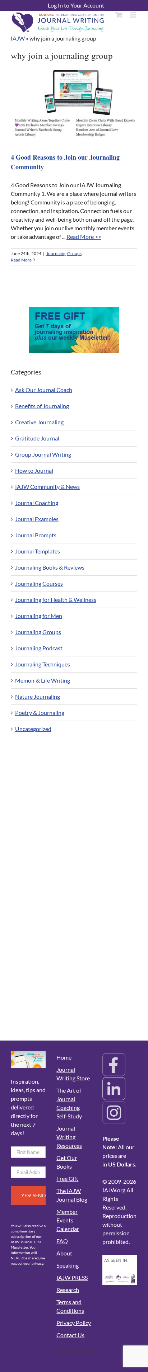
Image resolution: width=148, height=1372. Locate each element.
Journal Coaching (36, 502)
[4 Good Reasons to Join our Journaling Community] (75, 106)
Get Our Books (66, 1162)
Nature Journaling (37, 696)
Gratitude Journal (37, 438)
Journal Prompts (35, 535)
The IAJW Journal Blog (71, 1195)
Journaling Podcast (39, 648)
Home (63, 1057)
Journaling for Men (38, 615)
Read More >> (83, 236)
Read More (21, 260)
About (64, 1253)
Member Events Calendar (67, 1220)
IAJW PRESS (72, 1277)
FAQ (62, 1240)
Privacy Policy (73, 1322)
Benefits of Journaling (42, 405)
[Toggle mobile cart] (118, 15)
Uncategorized (33, 728)
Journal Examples (37, 518)
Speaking (67, 1265)
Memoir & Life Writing (42, 680)
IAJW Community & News (47, 486)
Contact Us (70, 1334)
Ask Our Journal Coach (43, 389)
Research (67, 1289)
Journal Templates (37, 551)
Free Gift (67, 1178)
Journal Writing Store (73, 1073)
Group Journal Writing (43, 454)
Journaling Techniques (42, 664)
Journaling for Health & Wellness (55, 599)
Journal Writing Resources (69, 1137)
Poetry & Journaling (39, 712)
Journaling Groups (64, 253)
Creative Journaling (39, 422)
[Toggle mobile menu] (133, 15)
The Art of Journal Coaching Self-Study (69, 1103)
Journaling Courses (39, 583)
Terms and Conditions (70, 1306)
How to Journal (34, 470)
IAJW (18, 38)
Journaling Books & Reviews (49, 567)
